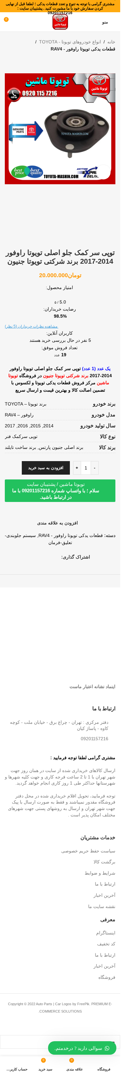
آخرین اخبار (104, 895)
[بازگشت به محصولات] (104, 63)
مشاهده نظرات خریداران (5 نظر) (31, 326)
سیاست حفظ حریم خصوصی (88, 850)
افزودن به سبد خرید (45, 467)
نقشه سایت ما (101, 906)
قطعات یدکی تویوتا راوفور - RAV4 (83, 48)
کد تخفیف (106, 943)
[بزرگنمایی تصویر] (103, 172)
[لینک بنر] (89, 607)
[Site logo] (60, 21)
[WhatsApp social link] (42, 557)
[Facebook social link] (57, 557)
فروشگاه (106, 977)
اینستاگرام (105, 932)
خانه (111, 41)
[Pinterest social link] (50, 557)
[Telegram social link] (34, 557)
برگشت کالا (104, 861)
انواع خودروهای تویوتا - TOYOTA (70, 41)
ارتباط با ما (105, 884)
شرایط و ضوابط (100, 873)
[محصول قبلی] (111, 63)
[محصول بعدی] (96, 63)
